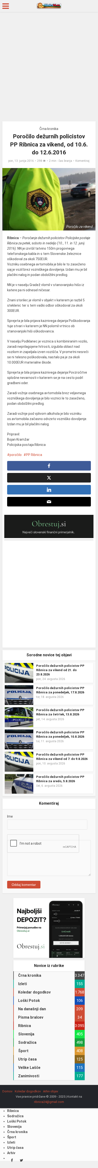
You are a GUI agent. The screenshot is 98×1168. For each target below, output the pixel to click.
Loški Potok (16, 1121)
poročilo (16, 455)
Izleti (11, 1142)
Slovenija (14, 1127)
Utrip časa (15, 1148)
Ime (10, 816)
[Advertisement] (49, 68)
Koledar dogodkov (28, 1091)
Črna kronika (48, 129)
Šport (11, 1137)
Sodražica (15, 1116)
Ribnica (13, 1111)
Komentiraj (82, 161)
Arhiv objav (50, 1091)
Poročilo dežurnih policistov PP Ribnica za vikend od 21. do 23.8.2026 (60, 670)
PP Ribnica (34, 455)
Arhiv (11, 1153)
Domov (7, 1091)
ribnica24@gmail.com (49, 1102)
